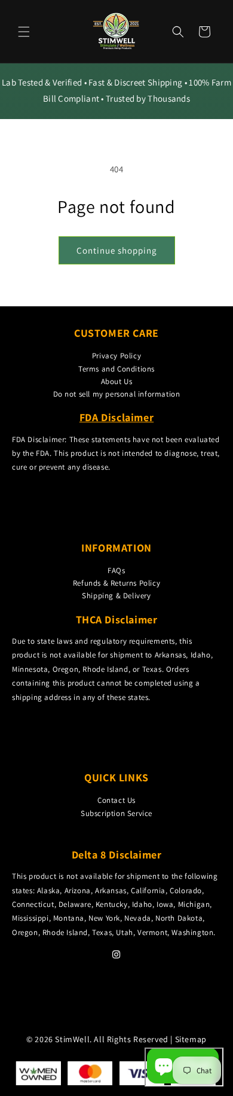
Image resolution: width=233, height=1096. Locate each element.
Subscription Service (116, 813)
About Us (117, 381)
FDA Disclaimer (116, 417)
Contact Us (116, 800)
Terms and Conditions (116, 369)
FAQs (116, 570)
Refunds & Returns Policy (116, 583)
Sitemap (191, 1039)
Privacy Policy (116, 356)
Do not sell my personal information (116, 394)
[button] (24, 32)
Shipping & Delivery (116, 595)
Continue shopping (116, 250)
